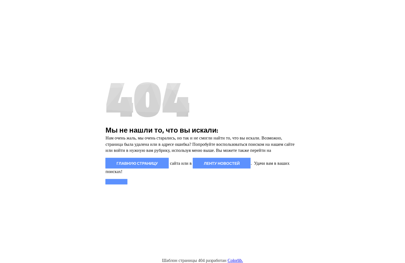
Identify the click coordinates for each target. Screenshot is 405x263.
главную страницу (137, 163)
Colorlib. (235, 260)
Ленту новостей (222, 163)
